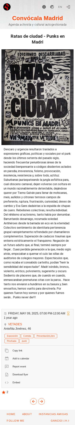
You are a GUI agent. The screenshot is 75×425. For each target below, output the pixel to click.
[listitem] (37, 350)
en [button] (60, 6)
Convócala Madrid (37, 18)
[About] (44, 7)
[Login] (68, 7)
